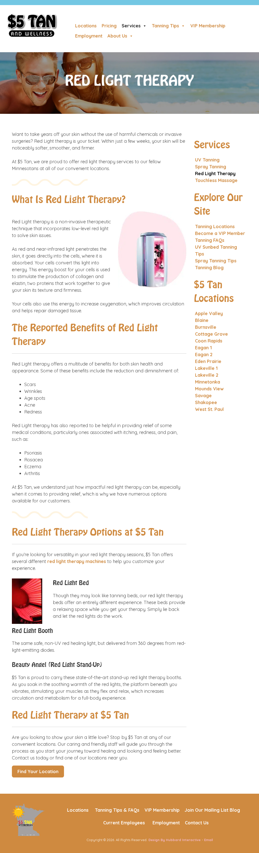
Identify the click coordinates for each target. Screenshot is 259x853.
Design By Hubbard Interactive (174, 840)
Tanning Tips (165, 26)
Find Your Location (37, 771)
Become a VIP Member (220, 233)
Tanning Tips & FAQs (117, 810)
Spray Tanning (210, 167)
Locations (86, 26)
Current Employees (124, 823)
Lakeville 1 (206, 368)
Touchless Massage (216, 180)
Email (208, 840)
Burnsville (205, 327)
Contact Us (197, 823)
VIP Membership (207, 26)
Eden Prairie (208, 361)
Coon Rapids (208, 341)
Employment (88, 36)
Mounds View (209, 389)
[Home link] (28, 819)
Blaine (201, 320)
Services (131, 26)
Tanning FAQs (209, 240)
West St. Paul (209, 409)
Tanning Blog (209, 267)
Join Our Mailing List (206, 810)
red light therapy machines (76, 561)
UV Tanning (207, 160)
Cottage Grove (211, 334)
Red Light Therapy (215, 173)
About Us (117, 36)
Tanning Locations (215, 226)
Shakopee (206, 402)
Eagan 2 (203, 354)
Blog (235, 810)
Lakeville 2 (206, 375)
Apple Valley (209, 313)
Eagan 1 (203, 348)
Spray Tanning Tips (215, 261)
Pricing (109, 26)
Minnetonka (207, 382)
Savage (203, 395)
